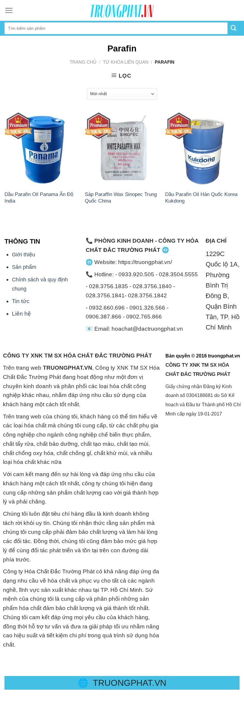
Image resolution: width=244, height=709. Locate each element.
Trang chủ (83, 62)
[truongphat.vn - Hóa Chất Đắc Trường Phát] (122, 10)
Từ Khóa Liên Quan (125, 62)
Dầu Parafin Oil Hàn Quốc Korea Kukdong (201, 197)
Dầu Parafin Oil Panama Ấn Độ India (38, 197)
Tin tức (20, 301)
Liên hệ (21, 313)
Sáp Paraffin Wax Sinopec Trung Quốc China (121, 197)
